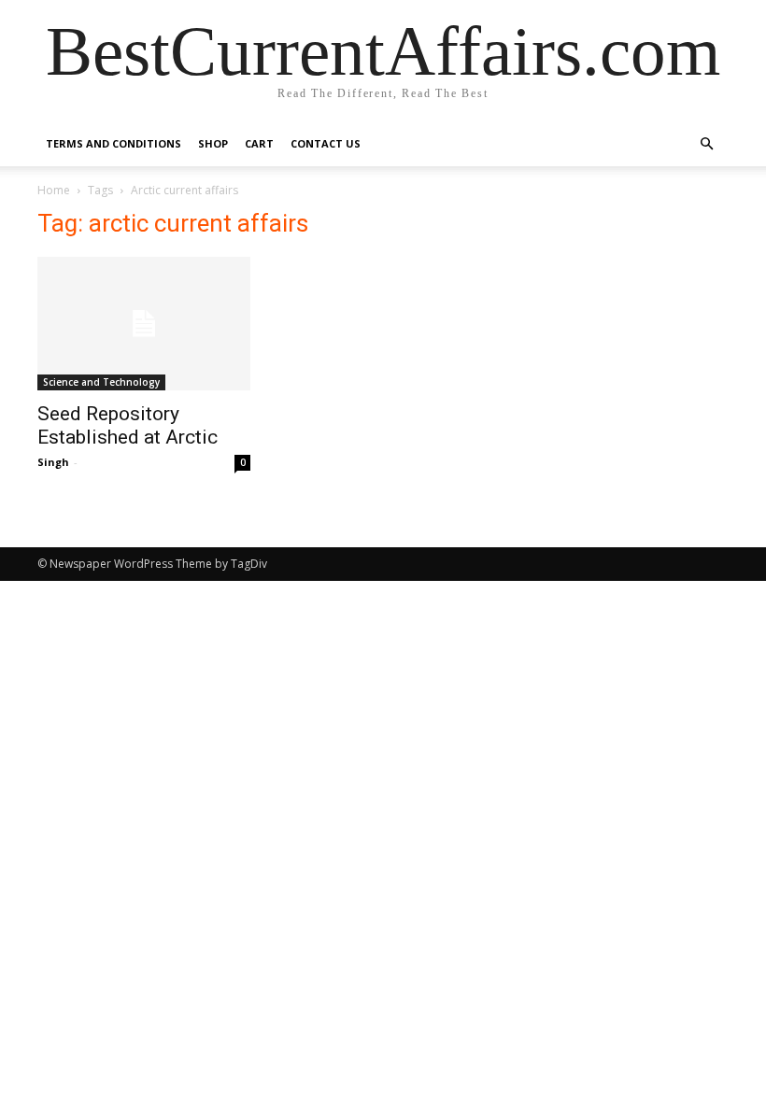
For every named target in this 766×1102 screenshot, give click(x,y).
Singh (53, 462)
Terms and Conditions (113, 143)
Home (53, 190)
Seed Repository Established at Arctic (127, 425)
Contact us (326, 143)
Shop (213, 143)
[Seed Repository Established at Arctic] (143, 323)
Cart (259, 143)
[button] (706, 144)
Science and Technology (101, 382)
